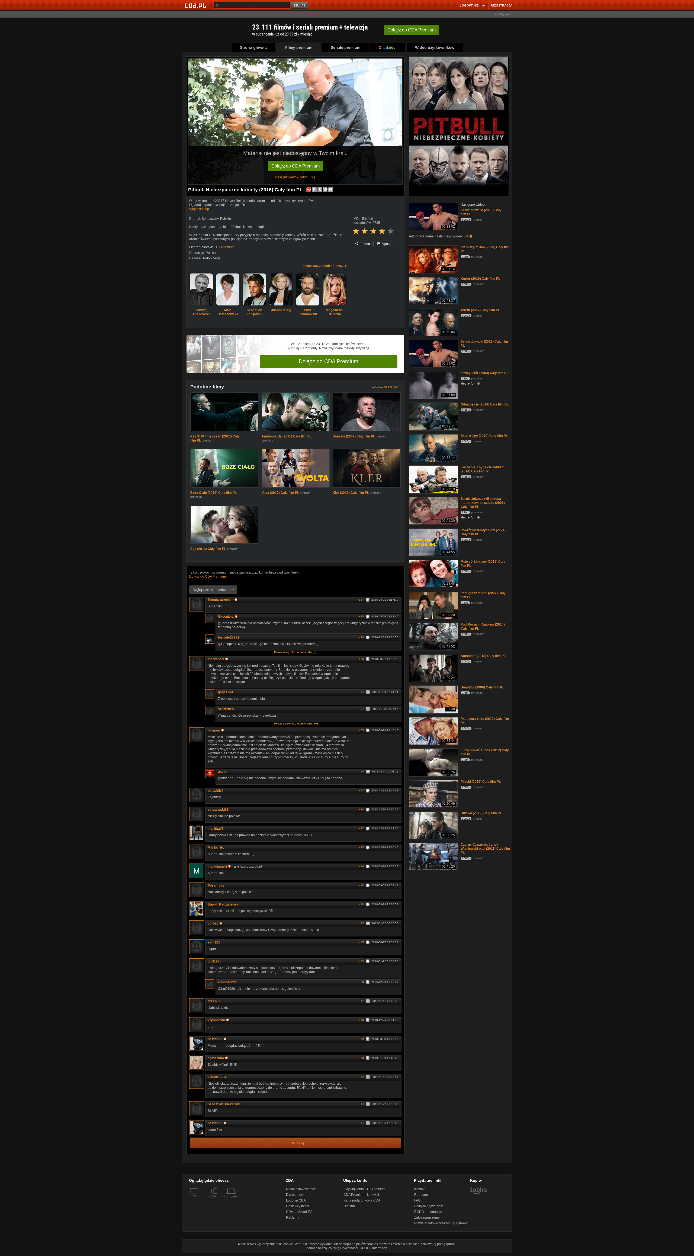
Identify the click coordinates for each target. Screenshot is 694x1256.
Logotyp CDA (296, 1200)
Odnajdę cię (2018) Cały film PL (485, 404)
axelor (223, 772)
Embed (364, 244)
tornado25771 (228, 637)
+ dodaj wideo (503, 14)
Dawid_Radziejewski (223, 904)
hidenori (214, 730)
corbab (213, 923)
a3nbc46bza (227, 982)
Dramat (194, 219)
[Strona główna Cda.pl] (196, 5)
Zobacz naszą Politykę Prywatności (332, 1248)
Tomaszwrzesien (220, 600)
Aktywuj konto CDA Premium (364, 1189)
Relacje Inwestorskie (301, 1189)
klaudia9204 (217, 1077)
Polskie (225, 219)
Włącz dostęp (199, 209)
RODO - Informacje (374, 1248)
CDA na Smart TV (299, 1212)
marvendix (216, 659)
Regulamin (422, 1195)
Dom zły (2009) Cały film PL (354, 436)
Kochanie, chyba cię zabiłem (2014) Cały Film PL (483, 469)
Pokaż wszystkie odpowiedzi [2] (295, 651)
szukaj (300, 5)
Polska (211, 253)
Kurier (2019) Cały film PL (480, 279)
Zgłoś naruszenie (427, 1217)
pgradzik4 (215, 791)
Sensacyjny (210, 219)
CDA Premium (224, 247)
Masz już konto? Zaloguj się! (295, 177)
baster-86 (215, 1039)
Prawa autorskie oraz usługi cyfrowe (440, 1223)
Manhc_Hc (216, 847)
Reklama (292, 1217)
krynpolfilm (216, 1020)
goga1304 (225, 692)
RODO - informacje (428, 1212)
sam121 (214, 942)
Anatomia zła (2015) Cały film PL (286, 436)
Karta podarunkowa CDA (361, 1200)
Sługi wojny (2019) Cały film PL (484, 436)
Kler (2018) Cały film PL (351, 493)
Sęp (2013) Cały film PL (208, 549)
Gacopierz (226, 617)
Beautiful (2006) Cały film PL (482, 687)
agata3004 (216, 1058)
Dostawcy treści (297, 1206)
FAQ (417, 1200)
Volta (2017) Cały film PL (280, 493)
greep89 (214, 1001)
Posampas (216, 885)
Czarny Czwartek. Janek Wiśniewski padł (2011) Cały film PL (485, 849)
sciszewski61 (218, 809)
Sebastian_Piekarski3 (225, 1104)
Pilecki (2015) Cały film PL (481, 782)
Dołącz (411, 30)
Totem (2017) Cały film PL (480, 310)
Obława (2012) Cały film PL (481, 813)
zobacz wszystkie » (386, 386)
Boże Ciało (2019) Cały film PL (213, 493)
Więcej (298, 1143)
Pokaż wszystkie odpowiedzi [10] (296, 723)
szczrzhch (226, 709)
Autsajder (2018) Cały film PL (483, 656)
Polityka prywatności (429, 1206)
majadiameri (217, 866)
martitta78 (216, 828)
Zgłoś (385, 244)
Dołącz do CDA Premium (295, 166)
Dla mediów (295, 1195)
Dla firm (349, 1206)
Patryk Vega (212, 258)
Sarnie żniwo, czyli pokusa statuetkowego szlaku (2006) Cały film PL (483, 503)
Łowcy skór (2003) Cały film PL (484, 373)
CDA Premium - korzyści (361, 1195)
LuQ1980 (214, 961)
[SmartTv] (216, 1200)
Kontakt (419, 1189)
